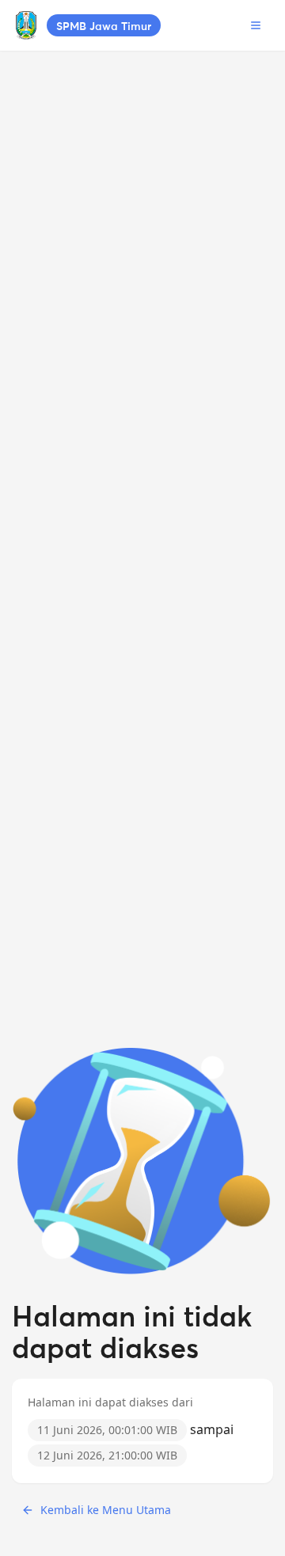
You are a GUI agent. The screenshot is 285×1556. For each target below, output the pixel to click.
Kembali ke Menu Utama (105, 1509)
